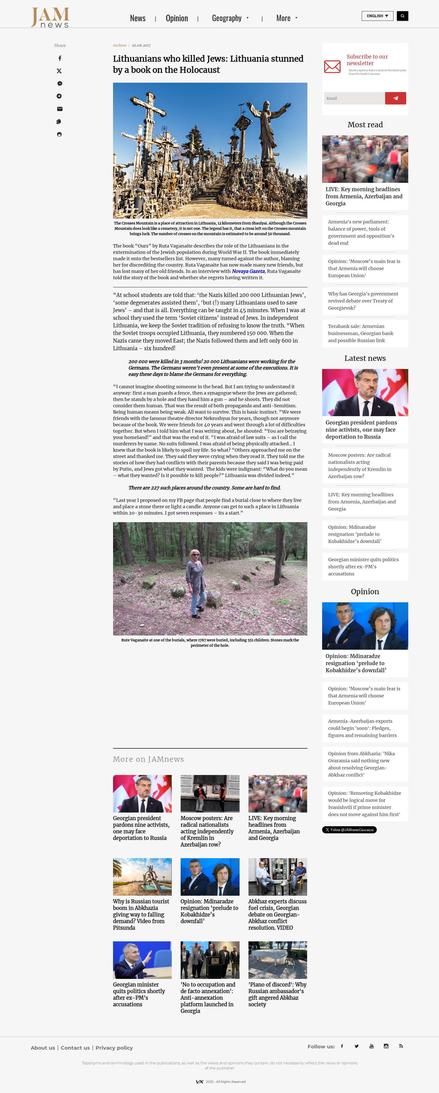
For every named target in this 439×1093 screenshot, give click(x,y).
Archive (121, 45)
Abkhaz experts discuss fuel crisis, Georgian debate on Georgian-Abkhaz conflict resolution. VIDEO (277, 914)
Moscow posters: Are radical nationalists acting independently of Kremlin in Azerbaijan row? (207, 831)
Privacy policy (114, 1047)
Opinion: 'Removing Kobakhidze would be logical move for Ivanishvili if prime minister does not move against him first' (364, 803)
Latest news (365, 358)
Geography (227, 17)
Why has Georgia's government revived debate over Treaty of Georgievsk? (363, 301)
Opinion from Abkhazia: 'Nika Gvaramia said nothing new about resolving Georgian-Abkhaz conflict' (361, 764)
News (138, 18)
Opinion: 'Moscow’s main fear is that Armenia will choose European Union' (364, 268)
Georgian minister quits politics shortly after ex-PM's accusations (139, 994)
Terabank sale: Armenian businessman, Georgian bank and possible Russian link (360, 333)
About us (43, 1047)
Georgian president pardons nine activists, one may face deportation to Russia (141, 828)
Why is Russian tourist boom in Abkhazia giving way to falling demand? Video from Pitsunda (141, 914)
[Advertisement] (210, 697)
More (283, 17)
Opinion (177, 18)
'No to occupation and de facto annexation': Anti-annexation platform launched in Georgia (208, 997)
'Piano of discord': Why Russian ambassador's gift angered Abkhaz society (277, 994)
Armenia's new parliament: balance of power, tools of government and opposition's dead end (361, 232)
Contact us (75, 1047)
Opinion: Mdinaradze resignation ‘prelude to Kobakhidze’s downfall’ (209, 911)
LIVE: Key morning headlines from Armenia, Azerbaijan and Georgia (274, 828)
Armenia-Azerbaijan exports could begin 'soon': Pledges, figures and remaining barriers (362, 728)
